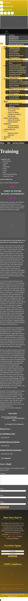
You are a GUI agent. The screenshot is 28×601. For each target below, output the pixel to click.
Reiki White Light (14, 536)
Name (2, 489)
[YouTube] (12, 13)
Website (2, 502)
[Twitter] (5, 13)
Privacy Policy (8, 588)
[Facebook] (1, 13)
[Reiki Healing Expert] (11, 39)
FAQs (3, 588)
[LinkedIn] (8, 13)
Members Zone (20, 588)
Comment (3, 473)
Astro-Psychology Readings (14, 534)
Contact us (14, 588)
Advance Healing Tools (7, 417)
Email (2, 495)
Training (15, 417)
